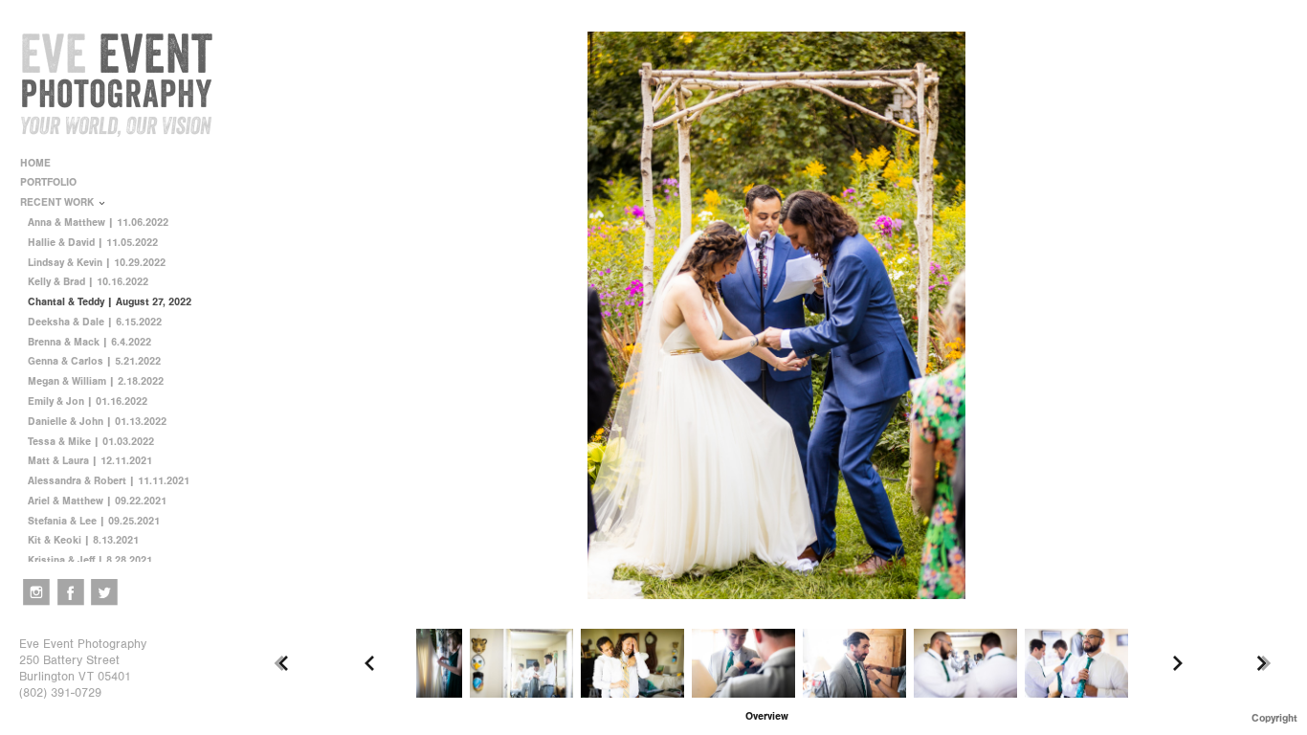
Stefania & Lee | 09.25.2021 (94, 521)
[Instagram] (36, 592)
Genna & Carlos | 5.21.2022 (94, 361)
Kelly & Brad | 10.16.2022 (88, 282)
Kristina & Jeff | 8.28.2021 (90, 560)
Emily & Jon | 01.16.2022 (87, 401)
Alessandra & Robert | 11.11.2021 (108, 481)
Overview (766, 716)
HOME (35, 163)
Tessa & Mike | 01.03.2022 (91, 441)
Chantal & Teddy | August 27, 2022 (109, 302)
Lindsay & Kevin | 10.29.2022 (97, 262)
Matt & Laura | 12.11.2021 (90, 461)
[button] (766, 716)
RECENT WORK (58, 202)
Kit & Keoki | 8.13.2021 (83, 540)
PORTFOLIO (49, 182)
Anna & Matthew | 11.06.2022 (98, 222)
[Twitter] (104, 592)
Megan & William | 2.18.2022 (96, 381)
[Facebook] (70, 592)
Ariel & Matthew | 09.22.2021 (97, 501)
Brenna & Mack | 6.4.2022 (89, 342)
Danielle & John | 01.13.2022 (97, 421)
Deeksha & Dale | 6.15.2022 (95, 322)
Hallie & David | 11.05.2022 (93, 242)
